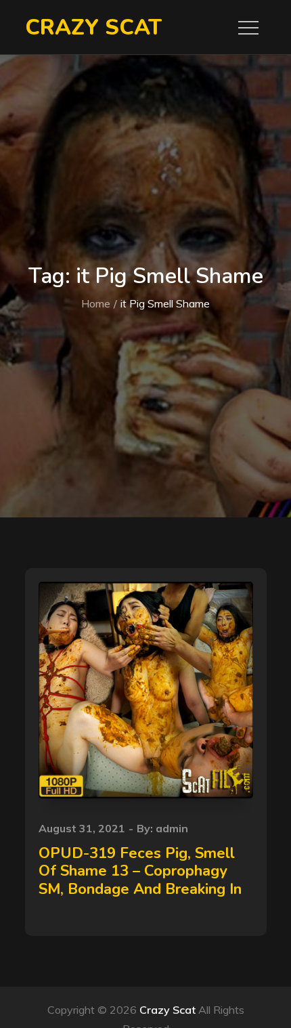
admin (172, 828)
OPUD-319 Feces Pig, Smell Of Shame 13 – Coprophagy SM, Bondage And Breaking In (140, 871)
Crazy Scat (93, 27)
